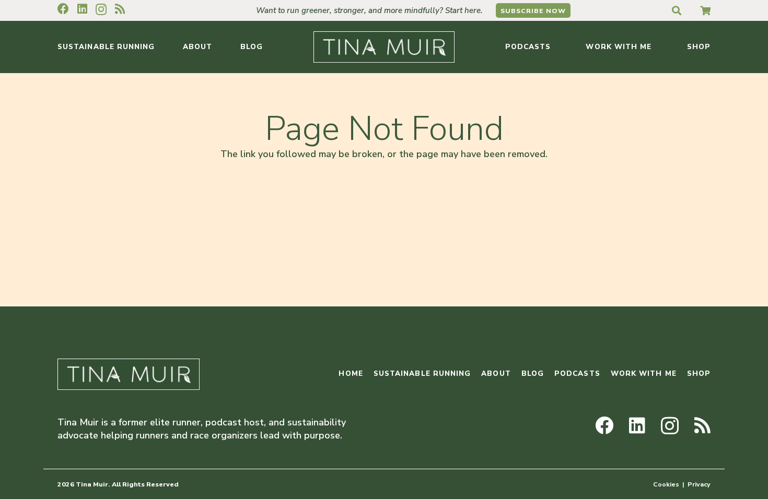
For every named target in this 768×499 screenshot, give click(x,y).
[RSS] (120, 9)
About (495, 373)
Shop (699, 373)
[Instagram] (101, 9)
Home (351, 373)
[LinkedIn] (82, 9)
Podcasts (577, 373)
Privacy (699, 484)
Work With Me (644, 373)
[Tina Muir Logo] (384, 47)
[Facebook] (63, 9)
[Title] (705, 10)
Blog (532, 373)
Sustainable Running (422, 373)
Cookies (666, 484)
